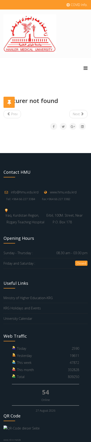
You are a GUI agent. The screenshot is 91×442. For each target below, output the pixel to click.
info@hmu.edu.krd (24, 192)
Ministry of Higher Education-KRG (28, 298)
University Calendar (18, 318)
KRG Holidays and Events (22, 308)
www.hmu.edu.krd (63, 192)
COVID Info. (79, 5)
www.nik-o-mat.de (12, 439)
